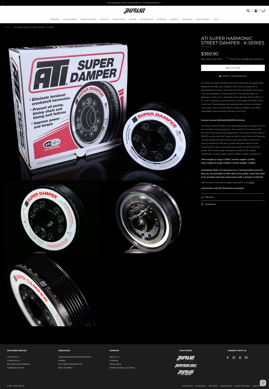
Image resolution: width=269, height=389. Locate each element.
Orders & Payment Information (74, 357)
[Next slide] (266, 3)
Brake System (88, 19)
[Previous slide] (3, 3)
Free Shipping (65, 368)
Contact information (242, 386)
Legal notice (257, 386)
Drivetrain (119, 19)
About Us (114, 357)
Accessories (70, 19)
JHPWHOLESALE (180, 364)
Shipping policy (226, 386)
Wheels (174, 19)
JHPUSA (178, 358)
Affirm (61, 360)
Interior (161, 19)
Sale (216, 19)
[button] (54, 19)
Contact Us (13, 357)
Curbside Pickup (15, 368)
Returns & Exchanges (18, 364)
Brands (54, 19)
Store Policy (13, 360)
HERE (251, 182)
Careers (113, 360)
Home (6, 27)
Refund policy (187, 386)
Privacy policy (200, 386)
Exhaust (104, 19)
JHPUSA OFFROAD (181, 372)
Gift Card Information (70, 364)
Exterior (187, 19)
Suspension (146, 19)
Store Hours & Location (122, 368)
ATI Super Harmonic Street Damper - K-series (34, 27)
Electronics (203, 19)
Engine (132, 19)
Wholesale (115, 364)
